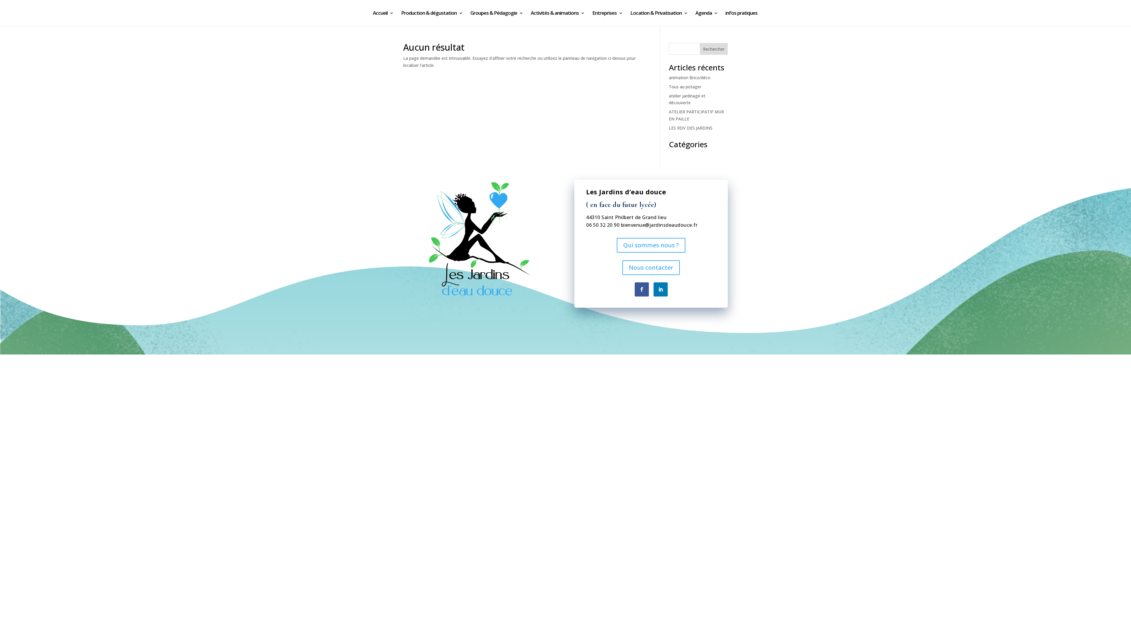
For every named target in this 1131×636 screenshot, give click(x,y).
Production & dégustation (429, 13)
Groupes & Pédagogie (493, 13)
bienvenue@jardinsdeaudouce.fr (659, 225)
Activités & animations (555, 13)
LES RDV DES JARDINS (690, 128)
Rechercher (714, 49)
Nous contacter (651, 267)
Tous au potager (685, 87)
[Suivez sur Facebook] (642, 289)
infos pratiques (741, 13)
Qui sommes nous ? (651, 245)
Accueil (380, 13)
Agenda (703, 13)
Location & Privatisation (656, 13)
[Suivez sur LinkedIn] (661, 289)
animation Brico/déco (689, 77)
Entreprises (604, 13)
